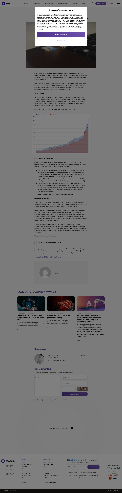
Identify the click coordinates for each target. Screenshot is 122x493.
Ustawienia (61, 41)
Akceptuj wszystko (61, 34)
